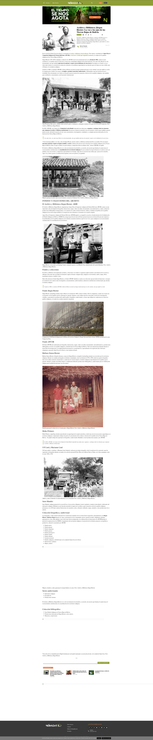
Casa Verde (79, 34)
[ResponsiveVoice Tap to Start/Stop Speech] (83, 34)
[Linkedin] (102, 728)
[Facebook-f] (89, 728)
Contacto (69, 726)
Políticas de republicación (72, 729)
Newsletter (69, 731)
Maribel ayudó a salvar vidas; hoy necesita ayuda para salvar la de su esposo (80, 672)
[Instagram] (94, 728)
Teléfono (91, 730)
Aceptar (98, 738)
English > (105, 2)
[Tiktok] (104, 728)
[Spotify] (107, 728)
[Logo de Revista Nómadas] (75, 3)
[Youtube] (97, 728)
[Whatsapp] (92, 728)
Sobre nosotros (56, 3)
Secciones (48, 3)
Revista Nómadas (83, 46)
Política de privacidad (106, 738)
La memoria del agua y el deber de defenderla (102, 671)
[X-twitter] (99, 728)
